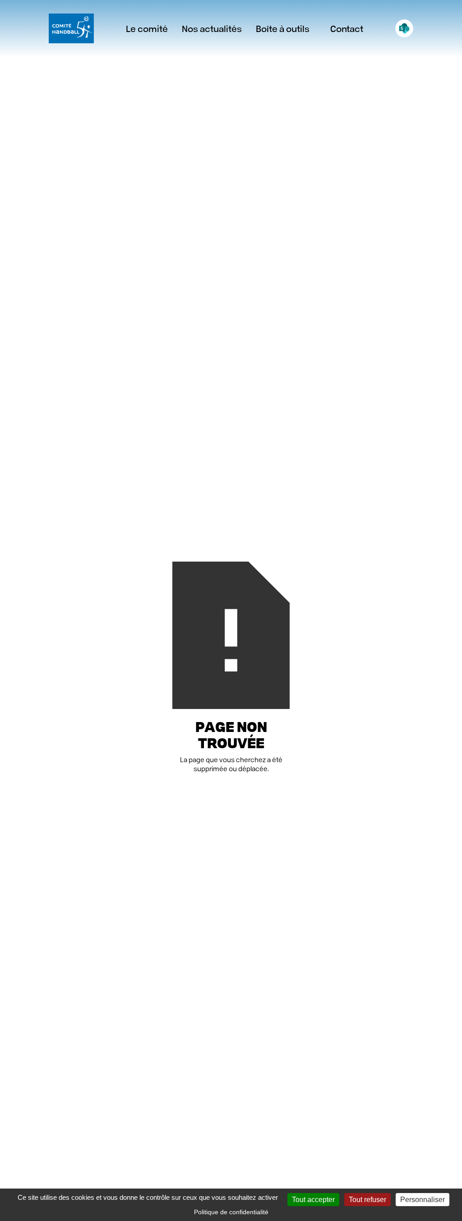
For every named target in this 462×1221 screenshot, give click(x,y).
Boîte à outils (283, 28)
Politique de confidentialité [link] (231, 1212)
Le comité (147, 28)
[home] (71, 28)
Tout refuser (367, 1199)
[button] (212, 28)
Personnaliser (422, 1199)
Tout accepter (313, 1199)
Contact (346, 28)
